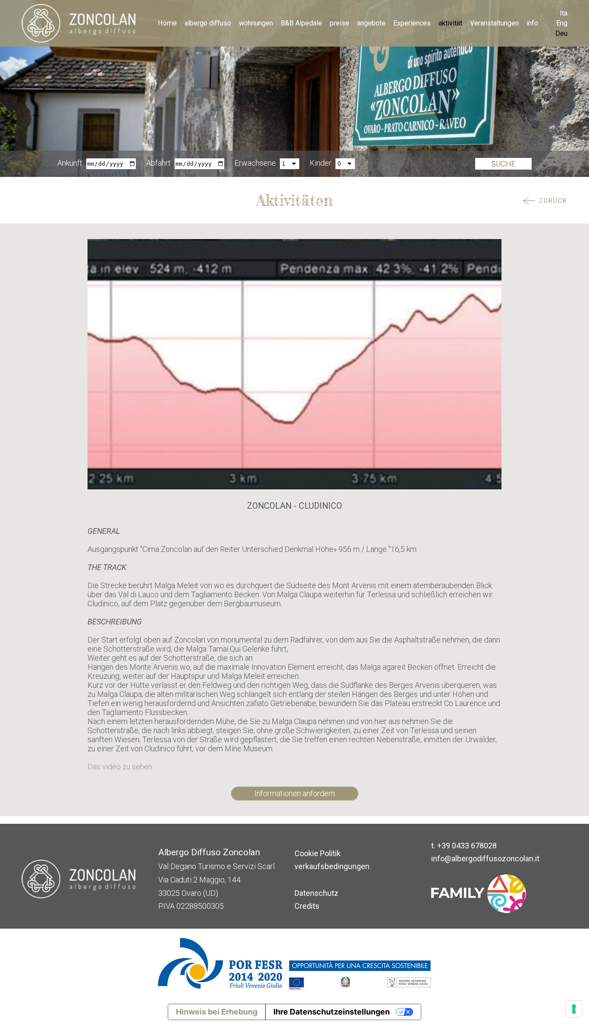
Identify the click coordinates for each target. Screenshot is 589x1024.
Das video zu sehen (121, 766)
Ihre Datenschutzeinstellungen (331, 1011)
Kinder (321, 162)
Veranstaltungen (494, 23)
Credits (307, 906)
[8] (294, 363)
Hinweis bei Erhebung (216, 1011)
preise (339, 23)
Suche (503, 163)
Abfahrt (158, 162)
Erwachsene (255, 162)
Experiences (412, 23)
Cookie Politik (317, 853)
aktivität (450, 23)
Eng (561, 23)
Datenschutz (316, 893)
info (532, 23)
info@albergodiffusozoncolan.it (485, 858)
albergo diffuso (208, 23)
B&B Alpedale (301, 23)
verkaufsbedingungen (332, 866)
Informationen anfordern (294, 793)
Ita (563, 13)
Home (167, 23)
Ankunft (69, 162)
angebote (371, 23)
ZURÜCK (553, 201)
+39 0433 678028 (467, 845)
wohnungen (256, 23)
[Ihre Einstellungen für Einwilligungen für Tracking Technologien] (574, 1009)
